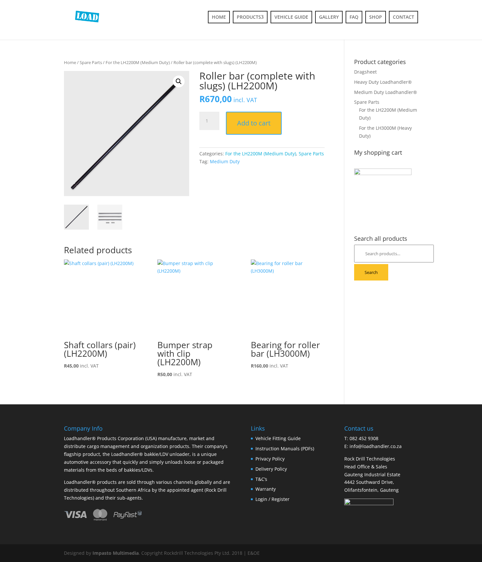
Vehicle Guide (291, 17)
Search (371, 272)
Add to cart (254, 123)
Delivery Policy (271, 469)
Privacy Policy (270, 459)
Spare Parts (91, 62)
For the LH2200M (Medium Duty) (138, 62)
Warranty (265, 489)
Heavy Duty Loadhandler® (383, 82)
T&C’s (261, 479)
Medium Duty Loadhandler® (385, 92)
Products (249, 17)
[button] (179, 81)
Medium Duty (225, 161)
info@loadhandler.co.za (376, 446)
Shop (375, 17)
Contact (403, 17)
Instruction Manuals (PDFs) (284, 448)
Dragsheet (365, 72)
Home (219, 17)
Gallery (329, 17)
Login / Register (272, 499)
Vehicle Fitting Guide (278, 438)
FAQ (354, 17)
